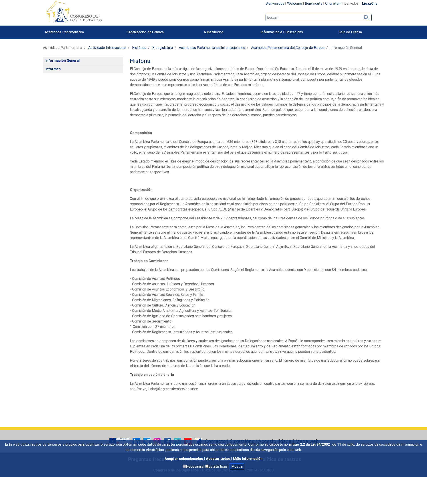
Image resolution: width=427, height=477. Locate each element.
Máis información (247, 459)
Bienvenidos (275, 3)
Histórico (139, 48)
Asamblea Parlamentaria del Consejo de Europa (287, 48)
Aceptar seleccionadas (184, 459)
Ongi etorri (333, 3)
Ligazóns (369, 3)
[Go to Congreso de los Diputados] (74, 12)
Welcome (294, 3)
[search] (319, 17)
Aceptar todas (218, 459)
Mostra (237, 466)
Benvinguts (313, 3)
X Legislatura (162, 48)
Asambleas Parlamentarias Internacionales (212, 48)
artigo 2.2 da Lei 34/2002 (310, 444)
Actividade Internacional (107, 48)
